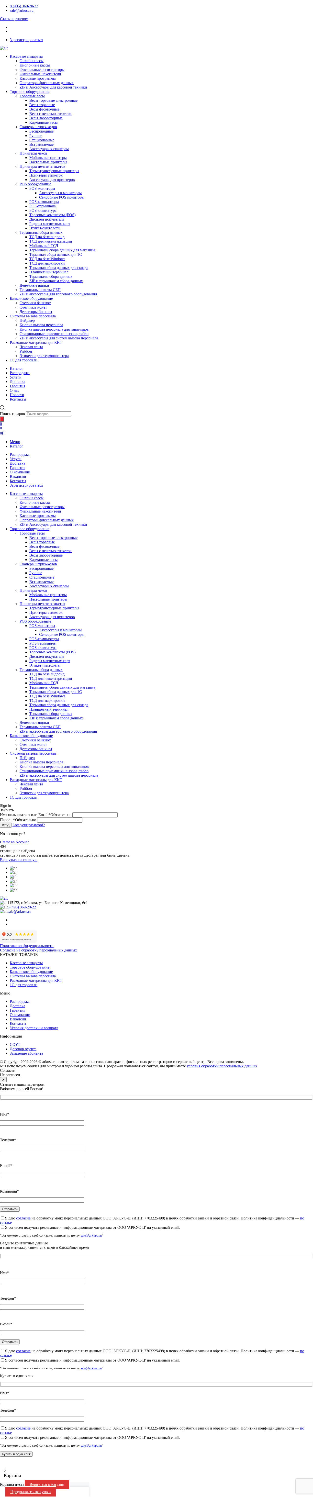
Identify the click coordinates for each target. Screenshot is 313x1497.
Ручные (35, 136)
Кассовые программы (38, 78)
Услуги (16, 459)
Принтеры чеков (33, 153)
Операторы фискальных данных (47, 83)
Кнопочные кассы (35, 65)
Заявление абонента (26, 1053)
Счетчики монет (33, 307)
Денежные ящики (34, 285)
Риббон (26, 351)
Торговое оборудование (29, 91)
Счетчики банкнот (35, 303)
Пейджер (27, 320)
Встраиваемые (41, 144)
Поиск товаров (12, 414)
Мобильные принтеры (48, 158)
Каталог (16, 446)
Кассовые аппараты (26, 56)
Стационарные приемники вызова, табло (54, 334)
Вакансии (18, 476)
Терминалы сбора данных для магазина (62, 250)
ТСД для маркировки (47, 263)
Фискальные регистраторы (42, 69)
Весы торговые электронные (53, 100)
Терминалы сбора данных (41, 232)
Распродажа (20, 454)
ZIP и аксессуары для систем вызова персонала (59, 338)
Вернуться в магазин (47, 1484)
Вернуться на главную (18, 860)
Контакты (18, 481)
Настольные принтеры (48, 162)
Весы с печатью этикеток (50, 114)
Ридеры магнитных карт (49, 224)
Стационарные (41, 140)
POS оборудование (35, 184)
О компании (20, 472)
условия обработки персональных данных (222, 1066)
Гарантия (17, 468)
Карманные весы (43, 122)
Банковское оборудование (31, 298)
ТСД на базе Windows (47, 259)
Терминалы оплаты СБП (40, 290)
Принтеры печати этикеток (42, 166)
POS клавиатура (42, 210)
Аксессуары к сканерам (49, 149)
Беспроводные (41, 131)
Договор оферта (23, 1049)
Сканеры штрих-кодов (38, 127)
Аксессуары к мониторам (60, 193)
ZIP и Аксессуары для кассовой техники (53, 87)
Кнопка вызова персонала (41, 325)
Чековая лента (31, 347)
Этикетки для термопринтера (44, 356)
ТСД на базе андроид (47, 237)
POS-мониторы (42, 188)
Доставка (17, 463)
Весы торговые (42, 105)
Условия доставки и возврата (34, 1028)
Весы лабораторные (46, 118)
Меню (15, 442)
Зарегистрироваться (26, 40)
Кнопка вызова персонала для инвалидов (54, 329)
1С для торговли (23, 360)
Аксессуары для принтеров (52, 180)
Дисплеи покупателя (46, 219)
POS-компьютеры (44, 202)
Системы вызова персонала (33, 316)
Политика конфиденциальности (27, 946)
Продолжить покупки (30, 1491)
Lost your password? (28, 825)
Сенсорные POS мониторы (61, 197)
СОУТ (15, 1044)
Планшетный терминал (48, 272)
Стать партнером (14, 19)
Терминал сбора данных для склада (58, 268)
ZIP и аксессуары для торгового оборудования (58, 294)
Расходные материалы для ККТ (36, 342)
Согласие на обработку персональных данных (38, 950)
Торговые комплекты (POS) (52, 215)
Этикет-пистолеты (44, 228)
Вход (6, 825)
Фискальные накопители (40, 74)
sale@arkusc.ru (22, 10)
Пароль (18, 820)
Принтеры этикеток (46, 175)
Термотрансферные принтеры (54, 171)
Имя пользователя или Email (35, 815)
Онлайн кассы (32, 61)
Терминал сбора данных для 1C (55, 254)
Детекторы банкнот (36, 312)
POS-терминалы (42, 206)
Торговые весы (32, 96)
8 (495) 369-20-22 (24, 6)
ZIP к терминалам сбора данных (56, 281)
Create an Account (14, 842)
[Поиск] (2, 419)
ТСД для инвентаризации (50, 241)
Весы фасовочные (44, 109)
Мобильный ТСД (43, 246)
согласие (23, 1218)
